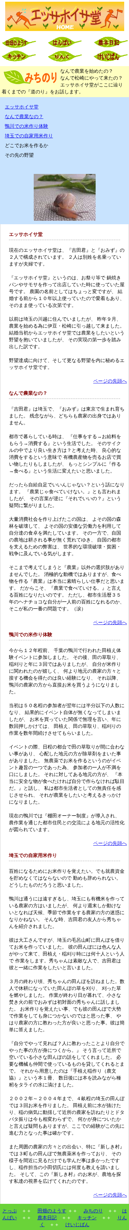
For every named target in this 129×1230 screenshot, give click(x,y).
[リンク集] (64, 60)
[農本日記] (110, 46)
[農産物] (64, 46)
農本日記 (47, 1217)
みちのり (93, 1210)
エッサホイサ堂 (22, 107)
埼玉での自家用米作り (29, 135)
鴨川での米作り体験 (26, 126)
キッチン (87, 1217)
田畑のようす (51, 1210)
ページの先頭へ (110, 381)
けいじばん (77, 1224)
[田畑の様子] (18, 46)
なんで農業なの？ (24, 116)
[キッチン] (18, 60)
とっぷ (9, 1210)
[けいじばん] (110, 60)
